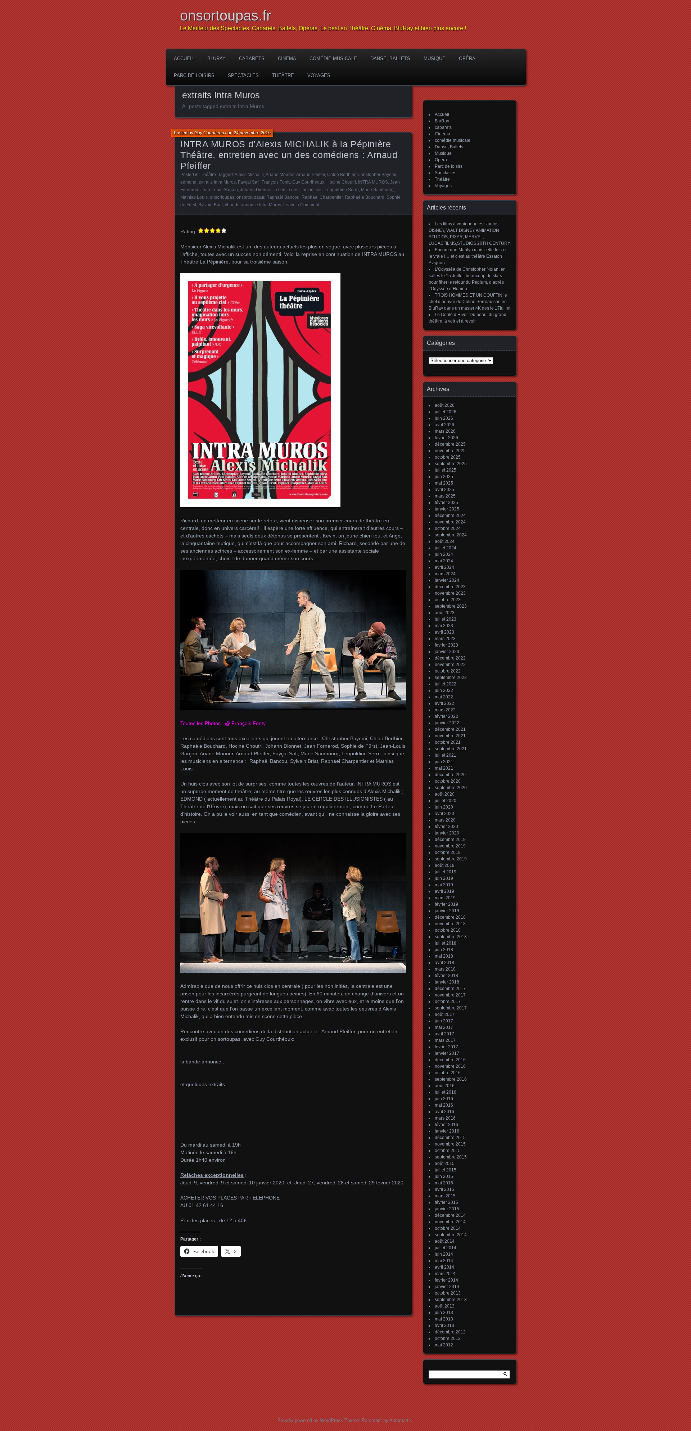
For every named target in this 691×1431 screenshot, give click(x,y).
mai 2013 (444, 1319)
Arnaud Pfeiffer (310, 174)
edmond (188, 182)
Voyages (318, 75)
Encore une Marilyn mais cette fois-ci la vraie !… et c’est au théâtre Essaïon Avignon (467, 256)
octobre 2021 (448, 742)
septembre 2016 (451, 1079)
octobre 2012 (448, 1338)
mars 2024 (445, 573)
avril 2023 (444, 632)
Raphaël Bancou (282, 197)
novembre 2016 (450, 1066)
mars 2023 (445, 638)
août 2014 (445, 1241)
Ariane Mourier (280, 174)
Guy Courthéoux (308, 182)
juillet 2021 (445, 755)
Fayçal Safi (248, 182)
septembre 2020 (451, 787)
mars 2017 (445, 1040)
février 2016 (446, 1124)
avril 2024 (444, 567)
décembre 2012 (450, 1332)
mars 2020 (445, 820)
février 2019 (446, 904)
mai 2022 (444, 696)
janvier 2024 (447, 580)
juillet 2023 (445, 619)
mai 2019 (444, 884)
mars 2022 (445, 709)
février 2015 (446, 1202)
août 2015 (445, 1163)
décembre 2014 (450, 1215)
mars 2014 (445, 1273)
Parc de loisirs (194, 75)
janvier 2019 (447, 910)
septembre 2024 (451, 534)
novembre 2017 (450, 995)
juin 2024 (444, 554)
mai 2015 (444, 1182)
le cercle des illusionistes (298, 189)
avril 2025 (444, 489)
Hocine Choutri (341, 182)
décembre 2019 (450, 839)
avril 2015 (444, 1189)
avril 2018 (444, 962)
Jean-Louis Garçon (219, 189)
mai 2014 (444, 1260)
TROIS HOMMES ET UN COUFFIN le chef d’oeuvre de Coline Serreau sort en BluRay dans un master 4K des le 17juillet (469, 302)
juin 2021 (444, 761)
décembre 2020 (450, 774)
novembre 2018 (450, 923)
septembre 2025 (451, 463)
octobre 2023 (448, 599)
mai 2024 (444, 560)
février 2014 (446, 1280)
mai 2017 (444, 1027)
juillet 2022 (445, 684)
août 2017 (445, 1014)
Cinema (287, 58)
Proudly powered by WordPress (310, 1420)
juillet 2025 (445, 470)
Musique (435, 58)
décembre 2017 (450, 988)
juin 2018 (444, 949)
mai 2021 (444, 768)
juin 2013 (444, 1312)
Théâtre (283, 75)
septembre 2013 (451, 1299)
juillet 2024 (445, 547)
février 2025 (446, 502)
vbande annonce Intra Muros (253, 204)
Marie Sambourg (377, 189)
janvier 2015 (447, 1208)
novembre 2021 (450, 735)
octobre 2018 (448, 930)
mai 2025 (444, 483)
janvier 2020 (447, 833)
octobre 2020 (448, 781)
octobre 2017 (448, 1001)
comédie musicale (333, 58)
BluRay (216, 58)
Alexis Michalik (249, 174)
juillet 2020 (445, 800)
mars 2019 (445, 897)
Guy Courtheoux (210, 132)
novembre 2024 (450, 522)
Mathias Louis (194, 197)
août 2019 (445, 865)
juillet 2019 (445, 871)
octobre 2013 (448, 1293)
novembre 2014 (450, 1221)
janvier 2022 (447, 722)
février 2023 (446, 645)
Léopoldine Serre (342, 189)
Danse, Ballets (390, 58)
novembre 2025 (450, 450)
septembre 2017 (451, 1008)
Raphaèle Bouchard (364, 197)
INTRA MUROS (373, 182)
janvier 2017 (447, 1053)
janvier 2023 (447, 651)
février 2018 (446, 975)
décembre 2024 (450, 515)
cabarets (252, 58)
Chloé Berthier (341, 174)
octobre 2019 (448, 852)
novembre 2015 (450, 1144)
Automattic (400, 1420)
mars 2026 (445, 431)
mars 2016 (445, 1118)
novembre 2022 (450, 664)
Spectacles (243, 75)
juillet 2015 (445, 1170)
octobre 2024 (448, 528)
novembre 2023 (450, 593)
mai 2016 (444, 1105)
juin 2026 (444, 418)
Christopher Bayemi (376, 174)
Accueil (184, 58)
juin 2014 (444, 1254)
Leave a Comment (301, 204)
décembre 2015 (450, 1137)
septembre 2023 (451, 606)
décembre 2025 (450, 444)
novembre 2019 (450, 846)
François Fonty (276, 182)
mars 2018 (445, 969)
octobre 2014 (448, 1228)
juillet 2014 (445, 1247)
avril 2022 (444, 703)
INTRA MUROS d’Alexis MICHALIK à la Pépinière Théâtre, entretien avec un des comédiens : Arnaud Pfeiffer (289, 155)
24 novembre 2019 (252, 132)
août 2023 (445, 612)
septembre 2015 (451, 1157)
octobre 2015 (448, 1150)
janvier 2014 (447, 1286)
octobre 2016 (448, 1072)
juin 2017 (444, 1020)
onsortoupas (222, 197)
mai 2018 (444, 956)
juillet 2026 (445, 411)
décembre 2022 (450, 658)
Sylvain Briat (210, 204)
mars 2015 (445, 1195)
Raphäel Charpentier (322, 197)
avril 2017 (444, 1033)
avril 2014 (444, 1267)
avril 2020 (444, 813)
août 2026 (445, 405)
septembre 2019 (451, 858)
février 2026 (446, 437)
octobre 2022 (448, 671)
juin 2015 (444, 1176)
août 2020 (445, 794)
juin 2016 (444, 1098)
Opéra (467, 58)
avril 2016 (444, 1111)
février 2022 (446, 716)
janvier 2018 (447, 982)
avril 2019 (444, 891)
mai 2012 (444, 1344)
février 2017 (446, 1046)
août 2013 (445, 1306)
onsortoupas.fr (225, 15)
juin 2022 (444, 690)
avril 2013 (444, 1325)
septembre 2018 (451, 936)
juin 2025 (444, 476)
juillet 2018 (445, 943)
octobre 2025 (448, 457)
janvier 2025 (447, 509)
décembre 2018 (450, 917)
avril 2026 (444, 424)
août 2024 (445, 541)
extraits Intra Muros (217, 182)
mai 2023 (444, 625)
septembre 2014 (451, 1234)
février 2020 (446, 826)
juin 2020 (444, 807)
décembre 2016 (450, 1059)
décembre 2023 (450, 586)
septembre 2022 (451, 677)
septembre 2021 (451, 748)
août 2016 (445, 1085)
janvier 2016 (447, 1131)
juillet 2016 (445, 1092)
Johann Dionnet (255, 189)
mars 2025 (445, 496)
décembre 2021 (450, 729)
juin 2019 (444, 878)
